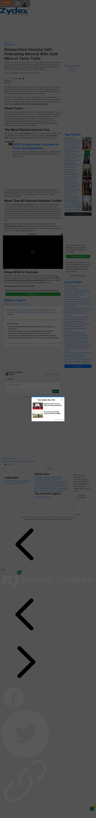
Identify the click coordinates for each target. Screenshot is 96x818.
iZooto (61, 419)
